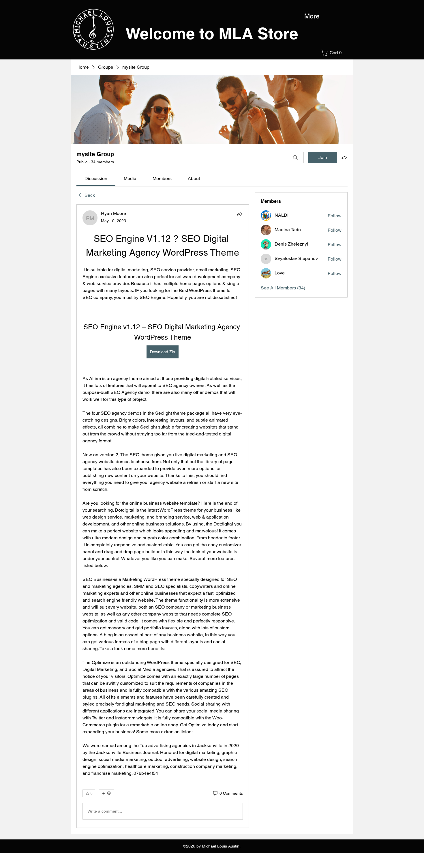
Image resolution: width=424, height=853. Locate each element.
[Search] (295, 157)
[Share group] (344, 157)
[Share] (239, 213)
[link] (96, 178)
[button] (333, 53)
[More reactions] (106, 793)
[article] (162, 516)
